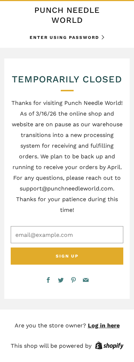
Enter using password (64, 37)
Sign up (67, 256)
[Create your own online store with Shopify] (109, 346)
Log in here (104, 325)
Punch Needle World (67, 15)
